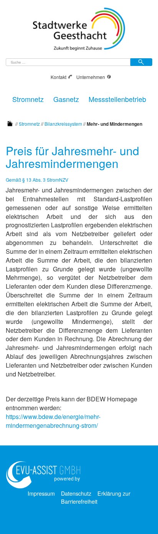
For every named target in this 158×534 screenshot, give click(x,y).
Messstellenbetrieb (117, 98)
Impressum (41, 493)
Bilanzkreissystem (63, 123)
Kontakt (58, 77)
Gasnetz (66, 98)
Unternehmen (90, 77)
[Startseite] (10, 123)
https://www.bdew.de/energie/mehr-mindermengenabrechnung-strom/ (53, 421)
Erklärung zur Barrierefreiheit (96, 497)
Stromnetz (28, 98)
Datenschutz (76, 493)
